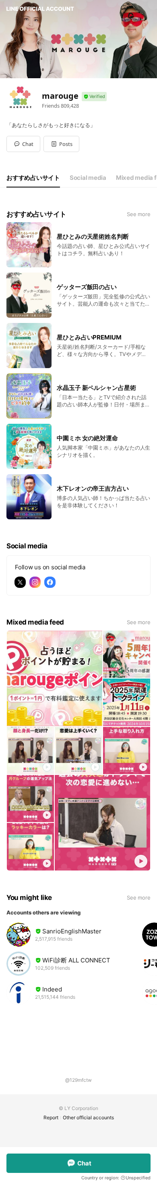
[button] (61, 144)
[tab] (33, 177)
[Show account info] (94, 96)
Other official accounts (88, 1117)
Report (50, 1117)
